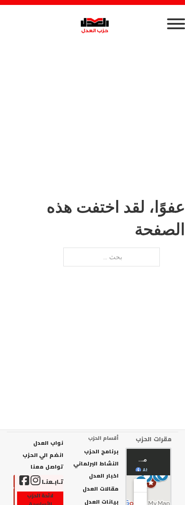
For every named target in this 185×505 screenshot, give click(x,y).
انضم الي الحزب (42, 455)
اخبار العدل (103, 475)
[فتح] (92, 23)
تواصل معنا (47, 466)
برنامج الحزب (101, 451)
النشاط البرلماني (95, 463)
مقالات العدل (100, 488)
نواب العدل (48, 443)
